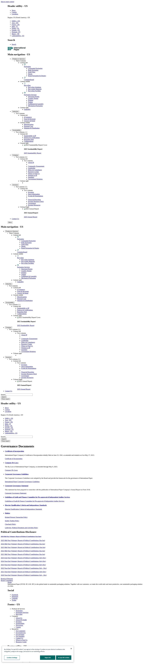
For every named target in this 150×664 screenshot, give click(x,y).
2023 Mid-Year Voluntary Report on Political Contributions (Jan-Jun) (23, 547)
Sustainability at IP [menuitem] (30, 136)
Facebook (15, 595)
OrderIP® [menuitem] (27, 109)
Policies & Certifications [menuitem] (32, 137)
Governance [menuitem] (32, 203)
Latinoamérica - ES (18, 36)
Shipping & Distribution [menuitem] (31, 128)
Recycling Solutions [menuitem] (34, 87)
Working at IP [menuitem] (32, 175)
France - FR (15, 25)
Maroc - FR (15, 34)
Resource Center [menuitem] (33, 172)
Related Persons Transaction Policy (16, 517)
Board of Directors (7, 579)
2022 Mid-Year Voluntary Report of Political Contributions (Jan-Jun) (23, 551)
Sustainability (20, 623)
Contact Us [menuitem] (15, 219)
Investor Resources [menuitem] (34, 205)
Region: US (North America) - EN (19, 17)
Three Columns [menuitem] (21, 61)
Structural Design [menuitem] (33, 96)
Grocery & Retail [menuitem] (29, 121)
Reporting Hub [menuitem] (29, 139)
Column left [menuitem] (24, 63)
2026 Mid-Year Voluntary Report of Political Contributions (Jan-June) (21, 536)
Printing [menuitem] (30, 100)
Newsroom (19, 625)
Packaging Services (22, 612)
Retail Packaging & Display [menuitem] (37, 76)
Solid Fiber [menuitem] (31, 72)
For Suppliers (20, 636)
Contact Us (19, 638)
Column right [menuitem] (24, 107)
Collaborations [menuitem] (28, 141)
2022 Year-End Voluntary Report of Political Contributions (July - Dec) (24, 568)
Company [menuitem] (15, 155)
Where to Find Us (21, 640)
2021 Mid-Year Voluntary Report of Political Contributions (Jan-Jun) (23, 554)
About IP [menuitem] (31, 162)
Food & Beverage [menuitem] (30, 119)
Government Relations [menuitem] (35, 179)
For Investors (20, 634)
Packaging (19, 611)
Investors (19, 622)
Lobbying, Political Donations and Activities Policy (21, 528)
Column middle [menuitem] (25, 81)
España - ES (16, 30)
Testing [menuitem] (30, 102)
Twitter (14, 600)
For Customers (20, 631)
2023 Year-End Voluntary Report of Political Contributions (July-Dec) (23, 565)
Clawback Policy (10, 524)
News (14, 10)
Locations (15, 14)
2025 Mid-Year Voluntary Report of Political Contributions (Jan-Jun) (23, 540)
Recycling (19, 614)
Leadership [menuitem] (31, 168)
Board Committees (7, 580)
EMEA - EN (16, 21)
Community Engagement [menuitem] (36, 166)
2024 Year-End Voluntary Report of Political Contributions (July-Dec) (23, 561)
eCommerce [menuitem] (28, 117)
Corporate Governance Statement (15, 493)
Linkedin (15, 598)
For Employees (21, 633)
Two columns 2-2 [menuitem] (21, 157)
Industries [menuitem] (15, 111)
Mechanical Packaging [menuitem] (35, 106)
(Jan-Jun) (42, 544)
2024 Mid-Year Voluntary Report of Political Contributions (20, 544)
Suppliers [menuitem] (31, 177)
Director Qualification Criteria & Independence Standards (23, 509)
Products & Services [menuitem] (19, 59)
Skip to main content (7, 2)
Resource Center (21, 642)
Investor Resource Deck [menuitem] (36, 201)
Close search (5, 399)
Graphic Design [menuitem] (33, 98)
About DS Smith (21, 620)
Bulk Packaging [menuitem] (33, 70)
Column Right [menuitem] (24, 207)
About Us (19, 618)
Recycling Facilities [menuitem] (34, 91)
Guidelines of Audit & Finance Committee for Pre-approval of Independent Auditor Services (34, 501)
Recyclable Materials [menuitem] (35, 89)
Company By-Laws (11, 470)
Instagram (15, 596)
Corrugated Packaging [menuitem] (35, 68)
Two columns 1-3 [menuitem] (21, 132)
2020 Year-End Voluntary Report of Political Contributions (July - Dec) (24, 575)
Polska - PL (15, 28)
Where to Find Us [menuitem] (34, 173)
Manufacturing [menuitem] (28, 124)
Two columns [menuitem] (20, 113)
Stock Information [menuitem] (34, 194)
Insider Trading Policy (12, 521)
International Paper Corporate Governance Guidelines (22, 482)
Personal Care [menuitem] (28, 126)
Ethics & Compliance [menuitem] (35, 170)
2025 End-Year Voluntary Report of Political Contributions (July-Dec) (23, 558)
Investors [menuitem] (15, 185)
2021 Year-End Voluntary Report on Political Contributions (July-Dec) (23, 572)
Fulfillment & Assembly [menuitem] (35, 104)
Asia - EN (15, 23)
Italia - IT (15, 26)
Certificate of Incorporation (13, 459)
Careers (14, 12)
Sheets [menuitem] (30, 74)
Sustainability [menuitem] (17, 130)
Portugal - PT (16, 32)
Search (14, 44)
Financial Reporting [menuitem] (34, 199)
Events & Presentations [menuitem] (35, 196)
